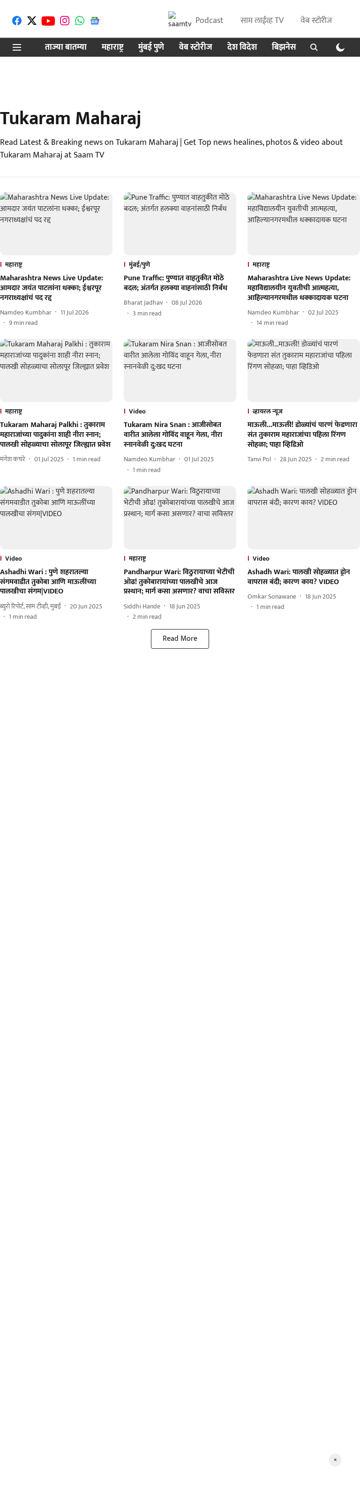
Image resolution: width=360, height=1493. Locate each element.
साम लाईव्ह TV (262, 21)
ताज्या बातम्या (66, 47)
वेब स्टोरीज (316, 21)
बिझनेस (284, 47)
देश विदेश (242, 47)
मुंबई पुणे (151, 47)
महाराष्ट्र (112, 47)
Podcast (209, 21)
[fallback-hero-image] (56, 223)
